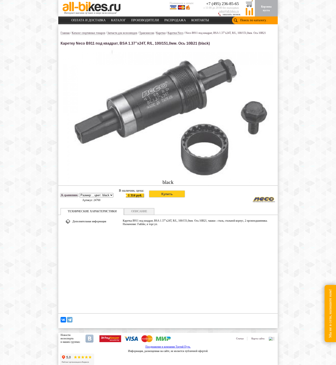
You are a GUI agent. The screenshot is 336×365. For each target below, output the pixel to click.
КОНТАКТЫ (200, 19)
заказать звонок (231, 14)
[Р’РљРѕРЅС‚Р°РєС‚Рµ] (63, 319)
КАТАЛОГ (118, 19)
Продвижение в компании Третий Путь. (168, 346)
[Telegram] (69, 319)
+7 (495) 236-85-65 (222, 3)
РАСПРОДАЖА (175, 19)
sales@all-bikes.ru (229, 11)
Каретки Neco (175, 33)
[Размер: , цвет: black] (96, 195)
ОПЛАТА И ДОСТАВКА (88, 19)
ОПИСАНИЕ (139, 211)
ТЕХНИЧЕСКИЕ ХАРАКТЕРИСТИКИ (92, 211)
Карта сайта (257, 338)
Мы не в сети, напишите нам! (330, 313)
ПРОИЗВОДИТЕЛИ (145, 19)
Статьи (240, 338)
